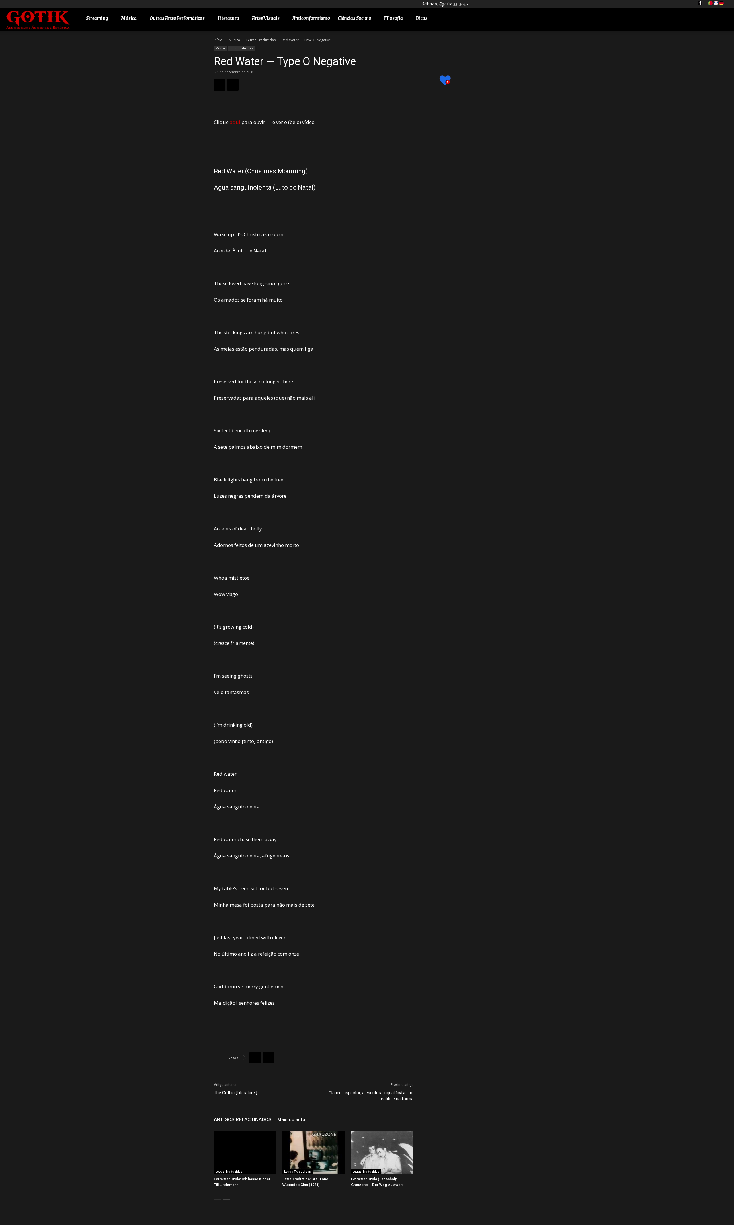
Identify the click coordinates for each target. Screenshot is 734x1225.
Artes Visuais (266, 18)
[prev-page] (217, 1196)
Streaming (97, 18)
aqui (235, 122)
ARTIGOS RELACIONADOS (243, 1119)
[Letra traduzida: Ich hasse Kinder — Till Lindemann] (245, 1152)
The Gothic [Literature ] (235, 1092)
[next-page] (226, 1196)
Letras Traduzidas (261, 40)
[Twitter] (233, 85)
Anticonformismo (311, 18)
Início (218, 40)
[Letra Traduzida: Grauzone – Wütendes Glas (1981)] (313, 1152)
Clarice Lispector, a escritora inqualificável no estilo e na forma (371, 1095)
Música (129, 18)
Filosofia (393, 18)
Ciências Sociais (354, 18)
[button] (721, 19)
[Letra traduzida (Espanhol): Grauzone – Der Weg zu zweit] (382, 1152)
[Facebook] (219, 85)
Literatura (228, 18)
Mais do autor (292, 1119)
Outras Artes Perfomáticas (177, 18)
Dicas (421, 18)
